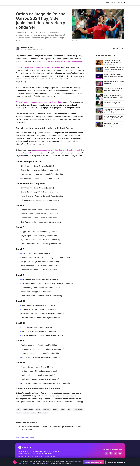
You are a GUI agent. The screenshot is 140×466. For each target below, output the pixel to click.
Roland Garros (42, 413)
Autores (47, 456)
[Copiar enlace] (114, 48)
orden (19, 413)
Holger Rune (46, 409)
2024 (18, 409)
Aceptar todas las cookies (93, 462)
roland (33, 413)
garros (38, 409)
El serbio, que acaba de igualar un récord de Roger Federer (38, 67)
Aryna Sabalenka (28, 409)
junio (69, 409)
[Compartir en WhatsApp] (118, 48)
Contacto (53, 456)
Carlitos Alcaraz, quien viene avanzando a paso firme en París (39, 102)
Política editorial (38, 456)
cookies (46, 463)
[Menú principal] (15, 3)
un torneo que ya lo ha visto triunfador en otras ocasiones (60, 61)
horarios (55, 409)
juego (63, 409)
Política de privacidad (30, 463)
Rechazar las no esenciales (116, 462)
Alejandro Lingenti (27, 47)
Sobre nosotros (28, 456)
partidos (26, 413)
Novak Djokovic (78, 409)
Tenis (22, 437)
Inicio (17, 437)
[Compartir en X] (122, 48)
